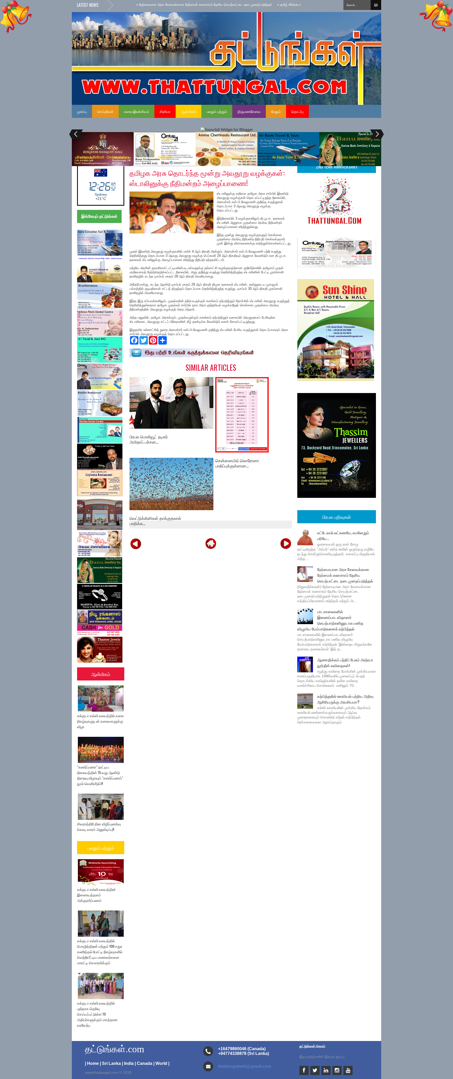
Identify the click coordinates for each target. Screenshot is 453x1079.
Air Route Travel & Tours (288, 157)
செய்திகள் (105, 111)
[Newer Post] (136, 543)
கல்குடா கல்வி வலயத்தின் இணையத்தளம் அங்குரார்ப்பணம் (96, 894)
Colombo (100, 194)
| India (128, 1063)
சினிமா (165, 111)
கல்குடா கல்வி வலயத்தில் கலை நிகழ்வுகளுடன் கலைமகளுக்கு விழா (100, 721)
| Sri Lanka (110, 1063)
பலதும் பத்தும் (217, 111)
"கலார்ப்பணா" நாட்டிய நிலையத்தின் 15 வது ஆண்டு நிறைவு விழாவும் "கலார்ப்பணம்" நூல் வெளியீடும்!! (100, 775)
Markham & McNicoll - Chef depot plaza (103, 157)
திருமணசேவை (249, 111)
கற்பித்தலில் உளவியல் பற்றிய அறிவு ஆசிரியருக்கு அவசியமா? (345, 699)
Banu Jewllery (350, 157)
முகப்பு (82, 111)
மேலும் (276, 111)
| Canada (143, 1063)
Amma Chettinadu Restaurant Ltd (226, 157)
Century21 (164, 157)
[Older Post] (285, 543)
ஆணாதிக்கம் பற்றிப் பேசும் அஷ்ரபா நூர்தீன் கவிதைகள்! (345, 662)
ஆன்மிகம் (188, 111)
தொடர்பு (297, 111)
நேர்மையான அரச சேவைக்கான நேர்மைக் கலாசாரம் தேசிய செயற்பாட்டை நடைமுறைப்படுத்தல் (345, 575)
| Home (92, 1063)
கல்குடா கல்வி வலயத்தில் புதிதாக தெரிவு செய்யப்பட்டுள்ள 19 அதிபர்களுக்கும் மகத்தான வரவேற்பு (97, 1014)
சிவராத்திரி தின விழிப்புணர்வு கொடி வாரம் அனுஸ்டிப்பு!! (99, 826)
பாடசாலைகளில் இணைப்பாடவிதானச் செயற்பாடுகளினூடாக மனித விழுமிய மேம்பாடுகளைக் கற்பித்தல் (330, 619)
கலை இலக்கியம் (136, 111)
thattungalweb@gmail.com (244, 1066)
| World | (161, 1063)
